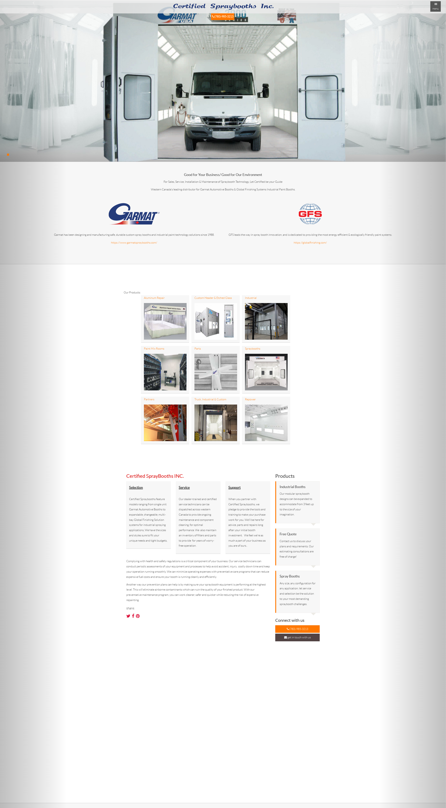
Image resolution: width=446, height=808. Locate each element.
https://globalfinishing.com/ (310, 242)
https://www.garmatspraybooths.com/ (134, 242)
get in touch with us (299, 637)
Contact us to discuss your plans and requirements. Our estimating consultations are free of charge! (297, 549)
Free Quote (288, 534)
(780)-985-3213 (223, 16)
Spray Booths (290, 576)
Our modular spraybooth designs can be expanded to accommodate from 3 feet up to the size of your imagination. (297, 504)
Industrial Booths (293, 487)
